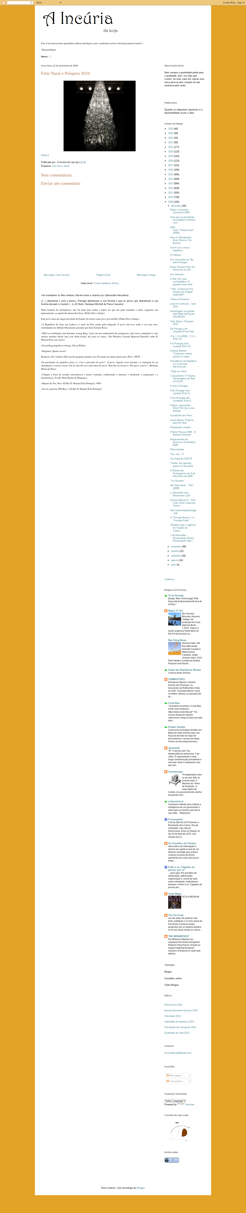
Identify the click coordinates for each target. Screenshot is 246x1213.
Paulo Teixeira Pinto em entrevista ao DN (182, 268)
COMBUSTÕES (176, 679)
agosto (175, 560)
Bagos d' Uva (175, 610)
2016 (171, 169)
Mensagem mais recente (57, 275)
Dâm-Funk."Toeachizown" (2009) (182, 230)
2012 (171, 188)
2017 (171, 165)
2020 (171, 151)
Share (44, 155)
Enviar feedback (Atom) (106, 283)
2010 (171, 197)
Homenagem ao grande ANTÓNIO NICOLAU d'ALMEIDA (182, 314)
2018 (171, 160)
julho (174, 564)
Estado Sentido (176, 727)
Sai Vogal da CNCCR (181, 458)
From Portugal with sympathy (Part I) (180, 399)
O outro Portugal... (179, 386)
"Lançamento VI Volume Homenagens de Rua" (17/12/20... (183, 378)
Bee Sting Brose (177, 640)
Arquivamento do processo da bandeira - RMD (183, 442)
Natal (66, 166)
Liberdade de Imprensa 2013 (179, 1021)
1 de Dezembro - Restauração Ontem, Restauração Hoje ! (182, 538)
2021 (171, 147)
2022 (171, 142)
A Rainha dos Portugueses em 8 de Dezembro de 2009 (182, 473)
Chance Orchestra (179, 299)
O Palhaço (175, 255)
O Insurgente (175, 819)
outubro (175, 551)
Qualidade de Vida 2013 (176, 1032)
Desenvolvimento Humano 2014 (181, 1010)
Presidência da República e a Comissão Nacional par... (183, 364)
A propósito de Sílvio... (182, 415)
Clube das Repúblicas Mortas (184, 670)
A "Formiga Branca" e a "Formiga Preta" (182, 519)
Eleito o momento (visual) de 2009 (179, 211)
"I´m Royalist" (177, 480)
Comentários (176, 1081)
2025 (171, 128)
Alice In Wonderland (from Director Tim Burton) (181, 240)
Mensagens (175, 1075)
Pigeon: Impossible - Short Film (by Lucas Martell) (182, 408)
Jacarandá (174, 748)
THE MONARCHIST (178, 936)
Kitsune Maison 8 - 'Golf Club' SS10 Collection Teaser (182, 503)
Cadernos (169, 579)
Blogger (141, 1188)
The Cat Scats (176, 915)
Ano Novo (57, 166)
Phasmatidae (177, 449)
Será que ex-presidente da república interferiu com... (182, 220)
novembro (176, 546)
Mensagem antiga (146, 275)
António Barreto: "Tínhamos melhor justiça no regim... (181, 353)
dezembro (176, 205)
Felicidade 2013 (172, 1016)
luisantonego (175, 771)
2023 (171, 138)
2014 (171, 179)
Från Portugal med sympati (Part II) (180, 392)
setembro (176, 555)
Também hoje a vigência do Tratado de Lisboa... (183, 528)
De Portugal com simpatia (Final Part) (182, 330)
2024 (171, 133)
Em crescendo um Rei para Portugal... (181, 261)
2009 (171, 201)
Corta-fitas (174, 703)
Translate (189, 1104)
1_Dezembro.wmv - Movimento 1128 (180, 494)
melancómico (175, 801)
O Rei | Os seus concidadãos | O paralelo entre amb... (182, 282)
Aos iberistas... (178, 274)
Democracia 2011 (173, 1004)
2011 (171, 192)
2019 (171, 156)
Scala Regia (174, 893)
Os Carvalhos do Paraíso (182, 843)
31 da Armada (176, 595)
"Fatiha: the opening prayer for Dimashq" (182, 464)
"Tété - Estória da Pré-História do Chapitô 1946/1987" (182, 292)
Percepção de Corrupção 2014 (180, 1027)
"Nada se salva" (178, 371)
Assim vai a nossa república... (180, 249)
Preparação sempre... (181, 427)
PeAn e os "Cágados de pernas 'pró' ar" (181, 868)
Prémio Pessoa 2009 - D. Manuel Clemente (183, 433)
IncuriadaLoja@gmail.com (177, 1052)
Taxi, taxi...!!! (177, 454)
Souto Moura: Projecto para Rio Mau (182, 421)
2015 (171, 174)
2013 (171, 183)
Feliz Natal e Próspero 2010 (65, 73)
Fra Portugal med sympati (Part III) (180, 345)
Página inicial (103, 275)
